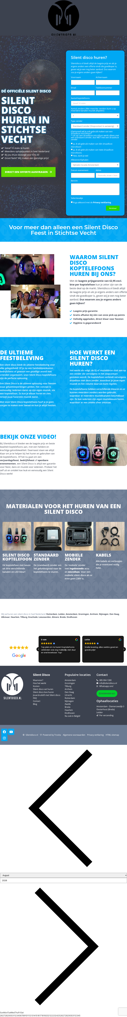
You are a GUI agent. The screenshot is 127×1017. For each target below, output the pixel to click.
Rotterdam (51, 614)
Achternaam (101, 77)
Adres (98, 170)
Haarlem (15, 617)
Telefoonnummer (104, 88)
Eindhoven (72, 617)
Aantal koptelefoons (80, 98)
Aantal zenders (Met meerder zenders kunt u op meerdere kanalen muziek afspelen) (93, 110)
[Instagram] (4, 738)
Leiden (61, 614)
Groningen (83, 614)
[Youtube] (11, 732)
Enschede (33, 617)
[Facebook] (4, 732)
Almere (55, 617)
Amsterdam (71, 614)
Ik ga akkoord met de (92, 202)
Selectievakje (77, 198)
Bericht (74, 181)
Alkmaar (5, 617)
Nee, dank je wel (80, 155)
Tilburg (23, 617)
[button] (98, 450)
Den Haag (114, 614)
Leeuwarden (45, 617)
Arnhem (94, 614)
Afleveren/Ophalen (79, 160)
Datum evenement (79, 170)
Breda (63, 617)
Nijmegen (104, 614)
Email (73, 88)
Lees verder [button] (90, 659)
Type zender (76, 121)
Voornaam (76, 77)
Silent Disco (41, 675)
